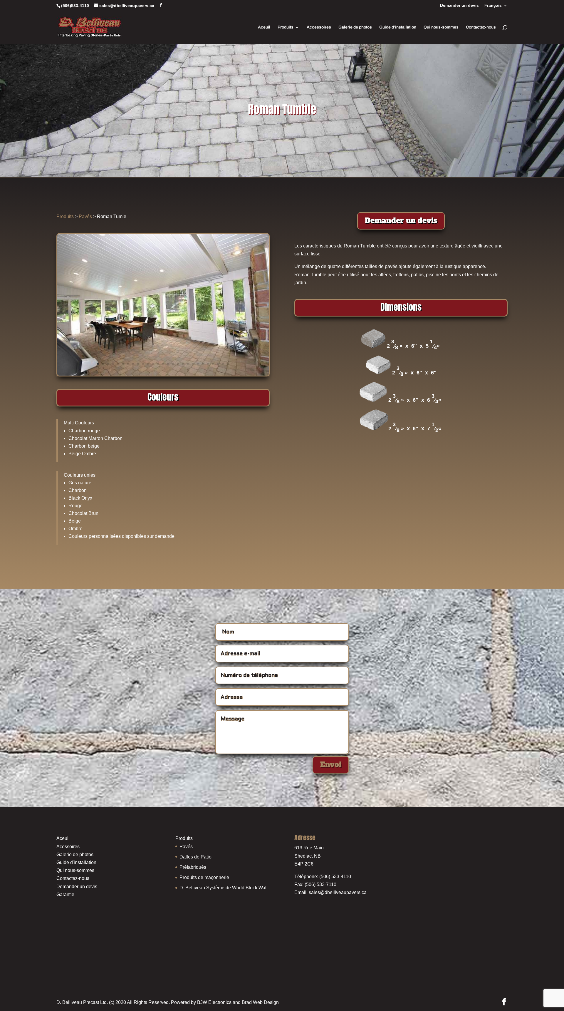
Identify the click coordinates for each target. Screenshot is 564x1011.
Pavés (85, 216)
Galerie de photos (355, 27)
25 (218, 364)
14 (163, 364)
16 (173, 364)
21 (198, 364)
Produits (285, 27)
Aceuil (264, 27)
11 (148, 364)
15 (168, 364)
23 (208, 364)
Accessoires (319, 27)
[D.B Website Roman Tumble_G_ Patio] (163, 373)
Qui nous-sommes (441, 27)
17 (178, 364)
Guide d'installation (76, 862)
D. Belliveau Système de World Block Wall (223, 887)
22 (203, 364)
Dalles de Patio (195, 856)
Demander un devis (459, 5)
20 (193, 364)
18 (183, 364)
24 (213, 364)
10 (143, 364)
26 (223, 364)
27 (228, 364)
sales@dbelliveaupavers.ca (338, 892)
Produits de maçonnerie (204, 877)
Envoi (330, 764)
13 (158, 364)
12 (153, 364)
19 (188, 364)
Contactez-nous (481, 27)
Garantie (65, 894)
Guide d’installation (397, 27)
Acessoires (68, 846)
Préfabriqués (192, 867)
